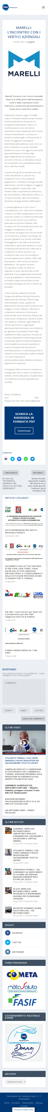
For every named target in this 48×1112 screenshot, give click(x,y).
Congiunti (31, 42)
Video (26, 863)
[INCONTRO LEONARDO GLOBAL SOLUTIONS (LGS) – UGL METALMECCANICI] (8, 910)
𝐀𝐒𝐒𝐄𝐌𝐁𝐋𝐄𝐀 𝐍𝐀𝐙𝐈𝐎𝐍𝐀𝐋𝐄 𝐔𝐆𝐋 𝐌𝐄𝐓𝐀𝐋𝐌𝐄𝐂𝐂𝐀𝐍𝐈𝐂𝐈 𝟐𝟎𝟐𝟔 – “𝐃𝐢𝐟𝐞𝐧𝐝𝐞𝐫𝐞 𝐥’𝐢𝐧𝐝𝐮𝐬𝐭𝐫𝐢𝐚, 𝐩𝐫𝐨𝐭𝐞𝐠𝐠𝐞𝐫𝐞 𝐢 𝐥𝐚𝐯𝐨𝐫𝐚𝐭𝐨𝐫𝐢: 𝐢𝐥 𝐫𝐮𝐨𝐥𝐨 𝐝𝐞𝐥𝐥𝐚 (22, 789)
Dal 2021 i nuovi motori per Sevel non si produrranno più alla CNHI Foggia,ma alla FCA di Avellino (23, 614)
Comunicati (28, 843)
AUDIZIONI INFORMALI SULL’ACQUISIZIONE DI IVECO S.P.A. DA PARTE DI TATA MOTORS (22, 801)
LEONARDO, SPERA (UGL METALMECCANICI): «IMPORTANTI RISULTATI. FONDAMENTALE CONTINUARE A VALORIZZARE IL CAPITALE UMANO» (28, 834)
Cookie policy (27, 1103)
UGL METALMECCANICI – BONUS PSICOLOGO (19, 811)
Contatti (24, 1106)
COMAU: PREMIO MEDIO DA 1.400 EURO (21, 651)
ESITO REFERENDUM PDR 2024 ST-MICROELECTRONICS (21, 531)
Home (6, 1103)
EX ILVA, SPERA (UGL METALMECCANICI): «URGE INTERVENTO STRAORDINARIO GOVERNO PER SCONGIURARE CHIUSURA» (27, 894)
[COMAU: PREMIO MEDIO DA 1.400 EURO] (24, 635)
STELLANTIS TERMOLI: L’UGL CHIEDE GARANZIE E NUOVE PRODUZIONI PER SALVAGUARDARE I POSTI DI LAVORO (22, 760)
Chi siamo (15, 1103)
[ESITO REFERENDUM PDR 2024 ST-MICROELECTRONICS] (24, 515)
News (36, 843)
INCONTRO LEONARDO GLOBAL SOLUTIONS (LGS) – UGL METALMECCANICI (27, 910)
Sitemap (39, 1103)
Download (24, 431)
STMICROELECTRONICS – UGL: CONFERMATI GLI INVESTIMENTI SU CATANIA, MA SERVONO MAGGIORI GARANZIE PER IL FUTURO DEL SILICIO (27, 874)
